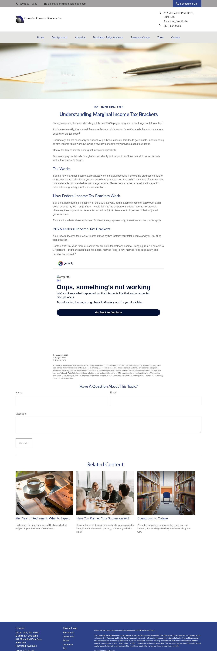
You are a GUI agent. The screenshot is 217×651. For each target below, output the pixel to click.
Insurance (68, 644)
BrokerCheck (149, 630)
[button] (40, 37)
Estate (66, 640)
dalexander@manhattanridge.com (67, 3)
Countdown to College (152, 518)
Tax (65, 648)
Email (113, 392)
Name (19, 392)
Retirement (68, 632)
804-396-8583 (31, 635)
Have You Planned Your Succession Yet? (102, 518)
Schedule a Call (189, 3)
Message (21, 413)
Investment (68, 636)
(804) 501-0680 (30, 632)
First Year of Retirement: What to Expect (43, 518)
